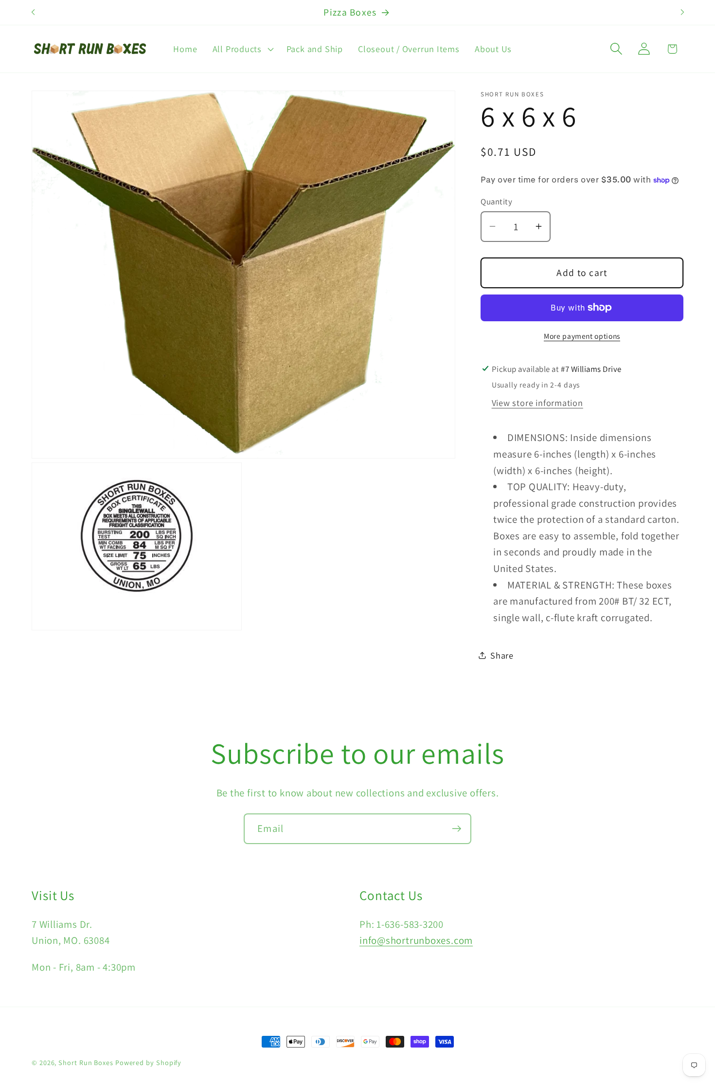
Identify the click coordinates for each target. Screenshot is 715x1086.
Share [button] (502, 655)
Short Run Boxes (85, 1062)
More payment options (582, 336)
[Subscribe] (456, 828)
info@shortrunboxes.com (416, 940)
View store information (537, 402)
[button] (242, 49)
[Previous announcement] (33, 12)
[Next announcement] (682, 12)
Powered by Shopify (148, 1062)
